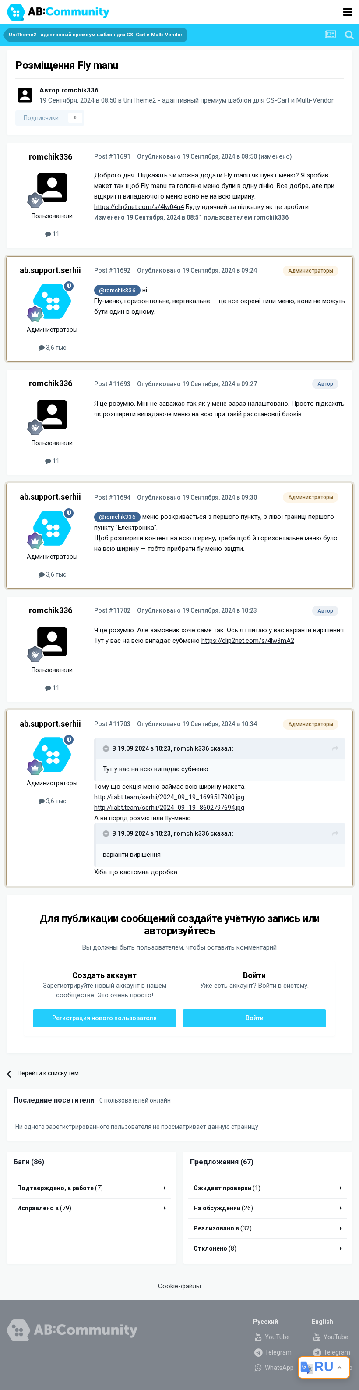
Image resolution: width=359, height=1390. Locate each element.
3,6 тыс (55, 347)
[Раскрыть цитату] (107, 748)
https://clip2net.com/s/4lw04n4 (139, 207)
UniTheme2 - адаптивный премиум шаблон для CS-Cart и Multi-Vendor (228, 100)
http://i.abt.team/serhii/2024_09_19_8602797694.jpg (169, 808)
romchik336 (80, 90)
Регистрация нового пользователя (104, 1017)
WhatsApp (279, 1367)
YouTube (277, 1336)
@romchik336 (117, 290)
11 (55, 234)
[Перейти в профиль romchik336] (25, 95)
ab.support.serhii (50, 270)
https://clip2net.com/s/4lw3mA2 (247, 641)
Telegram (278, 1352)
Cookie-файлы (179, 1286)
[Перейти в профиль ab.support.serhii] (52, 301)
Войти (255, 1017)
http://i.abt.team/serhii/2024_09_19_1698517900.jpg (169, 797)
